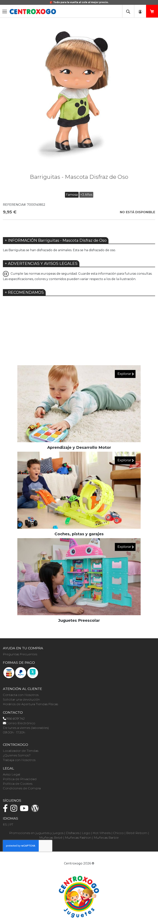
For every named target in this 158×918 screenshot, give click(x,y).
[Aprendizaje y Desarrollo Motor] (79, 403)
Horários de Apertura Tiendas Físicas (30, 704)
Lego (86, 833)
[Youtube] (25, 810)
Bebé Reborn (136, 833)
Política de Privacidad (20, 779)
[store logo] (33, 12)
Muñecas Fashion (78, 837)
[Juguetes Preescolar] (79, 576)
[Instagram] (14, 810)
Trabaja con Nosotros (19, 760)
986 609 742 (15, 718)
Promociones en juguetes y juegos (36, 833)
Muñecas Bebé (50, 837)
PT (11, 824)
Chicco (118, 833)
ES (5, 824)
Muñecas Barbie (106, 837)
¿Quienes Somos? (16, 755)
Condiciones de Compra (22, 788)
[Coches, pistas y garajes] (79, 490)
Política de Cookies (17, 783)
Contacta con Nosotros (21, 695)
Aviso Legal (11, 774)
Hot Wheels (102, 833)
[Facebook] (6, 810)
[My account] (140, 11)
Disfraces (72, 833)
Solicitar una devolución (21, 699)
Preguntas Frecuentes (20, 654)
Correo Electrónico (20, 723)
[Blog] (36, 810)
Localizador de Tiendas (20, 751)
